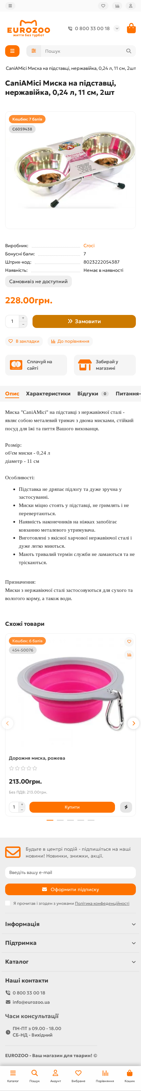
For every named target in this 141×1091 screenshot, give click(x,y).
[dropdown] (10, 6)
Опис (12, 393)
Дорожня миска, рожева (37, 758)
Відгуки (91, 393)
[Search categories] (33, 51)
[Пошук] (129, 51)
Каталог (16, 961)
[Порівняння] (117, 6)
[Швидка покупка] (126, 807)
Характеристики (48, 393)
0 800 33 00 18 (92, 28)
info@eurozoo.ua (31, 1002)
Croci (89, 246)
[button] (7, 723)
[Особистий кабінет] (131, 6)
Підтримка (21, 943)
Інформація (22, 924)
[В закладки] (129, 642)
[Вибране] (103, 6)
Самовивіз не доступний (38, 281)
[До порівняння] (129, 655)
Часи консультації (32, 1016)
